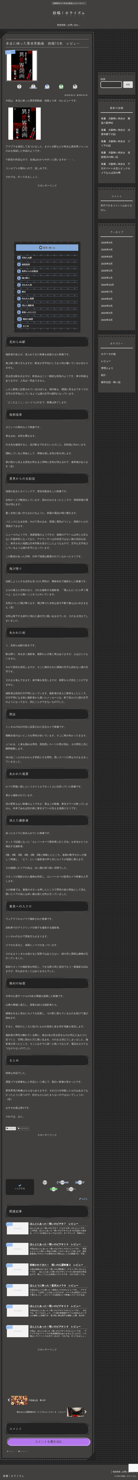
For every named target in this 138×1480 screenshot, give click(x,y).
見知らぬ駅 (27, 257)
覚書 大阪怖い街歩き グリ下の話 (115, 143)
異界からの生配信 (30, 271)
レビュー (12, 1128)
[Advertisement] (47, 212)
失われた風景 (28, 298)
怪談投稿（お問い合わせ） (124, 1472)
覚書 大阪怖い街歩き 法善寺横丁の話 (115, 132)
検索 (103, 79)
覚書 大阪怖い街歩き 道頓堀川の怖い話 (115, 154)
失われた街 (27, 285)
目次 (45, 247)
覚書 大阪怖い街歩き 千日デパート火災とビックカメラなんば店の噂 (115, 168)
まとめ (26, 326)
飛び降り (26, 278)
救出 (24, 292)
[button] (75, 86)
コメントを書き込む (48, 1441)
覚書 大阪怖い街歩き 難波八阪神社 (115, 120)
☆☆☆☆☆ (24, 1128)
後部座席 (26, 264)
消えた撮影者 (28, 305)
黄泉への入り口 (29, 312)
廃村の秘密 (28, 319)
